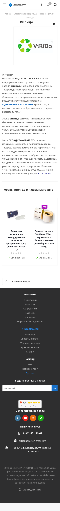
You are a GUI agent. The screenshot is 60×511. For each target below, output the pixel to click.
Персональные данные (30, 321)
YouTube (25, 418)
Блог (30, 364)
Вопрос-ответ (30, 368)
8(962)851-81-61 (32, 433)
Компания (30, 294)
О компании (30, 299)
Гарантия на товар (30, 347)
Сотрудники (30, 308)
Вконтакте (18, 418)
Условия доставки (30, 342)
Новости (30, 304)
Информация (30, 329)
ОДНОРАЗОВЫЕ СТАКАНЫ (17, 104)
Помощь (30, 334)
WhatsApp (41, 418)
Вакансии (30, 312)
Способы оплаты (30, 338)
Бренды (30, 373)
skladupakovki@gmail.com (32, 440)
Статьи (30, 351)
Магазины (30, 317)
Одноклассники (33, 418)
